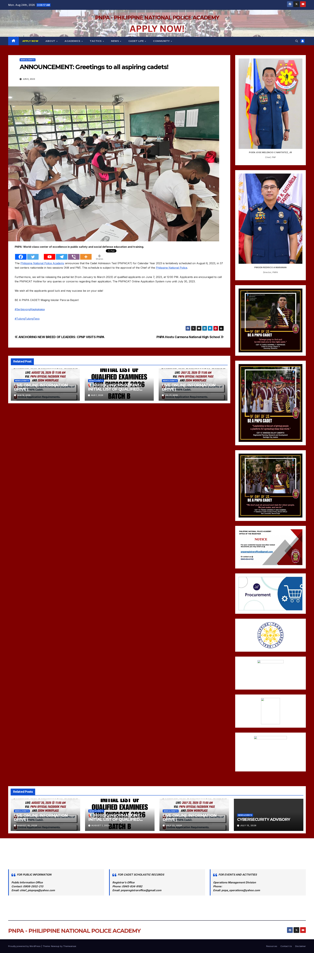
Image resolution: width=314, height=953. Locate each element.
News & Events (28, 60)
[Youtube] (49, 255)
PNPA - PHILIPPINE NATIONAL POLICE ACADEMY (157, 17)
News (115, 41)
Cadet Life (136, 41)
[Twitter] (33, 255)
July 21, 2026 (174, 825)
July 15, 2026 (248, 825)
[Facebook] (20, 255)
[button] (296, 41)
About (50, 41)
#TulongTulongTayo (27, 318)
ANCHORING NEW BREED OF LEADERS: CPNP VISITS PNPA (61, 337)
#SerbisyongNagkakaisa (30, 309)
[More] (86, 255)
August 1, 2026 (100, 825)
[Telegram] (61, 255)
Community (161, 41)
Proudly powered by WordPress (24, 946)
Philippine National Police (171, 267)
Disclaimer (300, 946)
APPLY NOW (30, 41)
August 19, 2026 (27, 825)
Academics (73, 41)
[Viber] (73, 255)
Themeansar (69, 946)
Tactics (96, 41)
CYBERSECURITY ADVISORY (263, 819)
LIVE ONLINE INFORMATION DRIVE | (41, 387)
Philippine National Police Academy (42, 263)
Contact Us (286, 946)
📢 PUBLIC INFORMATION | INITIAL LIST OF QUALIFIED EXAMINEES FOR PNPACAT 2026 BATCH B (119, 821)
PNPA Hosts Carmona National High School (189, 337)
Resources (271, 946)
